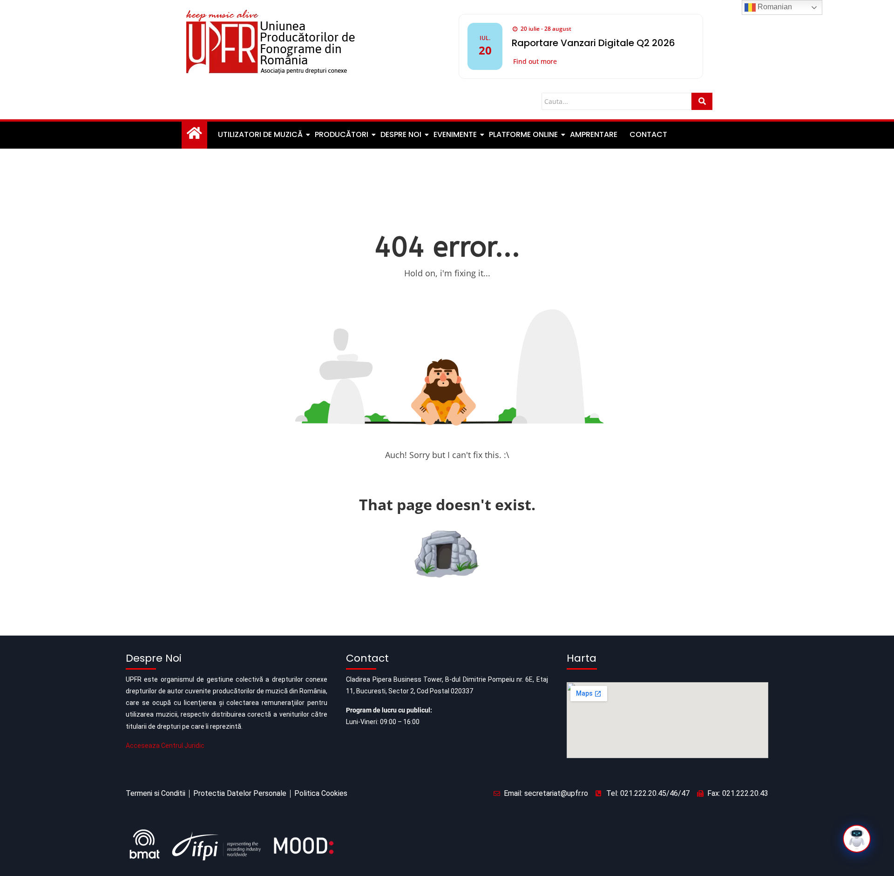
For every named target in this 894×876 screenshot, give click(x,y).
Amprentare (593, 134)
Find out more (535, 61)
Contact (648, 134)
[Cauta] (701, 101)
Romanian (774, 7)
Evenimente (455, 134)
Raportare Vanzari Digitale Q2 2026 (593, 42)
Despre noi (400, 134)
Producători (341, 134)
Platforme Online (523, 134)
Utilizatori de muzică (260, 134)
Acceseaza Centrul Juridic (165, 745)
